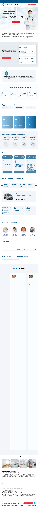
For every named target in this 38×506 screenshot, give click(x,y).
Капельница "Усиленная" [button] (23, 58)
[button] (32, 4)
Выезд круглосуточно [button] (15, 93)
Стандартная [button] (4, 156)
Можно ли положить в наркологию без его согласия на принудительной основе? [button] (23, 185)
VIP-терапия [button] (28, 156)
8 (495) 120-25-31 (20, 199)
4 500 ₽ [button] (4, 157)
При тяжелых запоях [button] (21, 62)
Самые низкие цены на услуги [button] (6, 93)
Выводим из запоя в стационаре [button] (24, 93)
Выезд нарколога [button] (22, 51)
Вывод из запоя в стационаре (25, 194)
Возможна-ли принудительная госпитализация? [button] (14, 184)
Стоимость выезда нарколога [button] (22, 52)
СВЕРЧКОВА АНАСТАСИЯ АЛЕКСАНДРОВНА (32, 235)
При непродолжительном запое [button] (23, 55)
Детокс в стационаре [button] (23, 61)
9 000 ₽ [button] (28, 157)
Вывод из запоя (24, 47)
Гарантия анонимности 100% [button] (33, 93)
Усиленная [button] (16, 156)
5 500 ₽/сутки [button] (33, 61)
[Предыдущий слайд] (2, 185)
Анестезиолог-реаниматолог (14, 235)
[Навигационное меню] (36, 1)
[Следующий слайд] (36, 185)
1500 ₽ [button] (32, 51)
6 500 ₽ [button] (32, 58)
